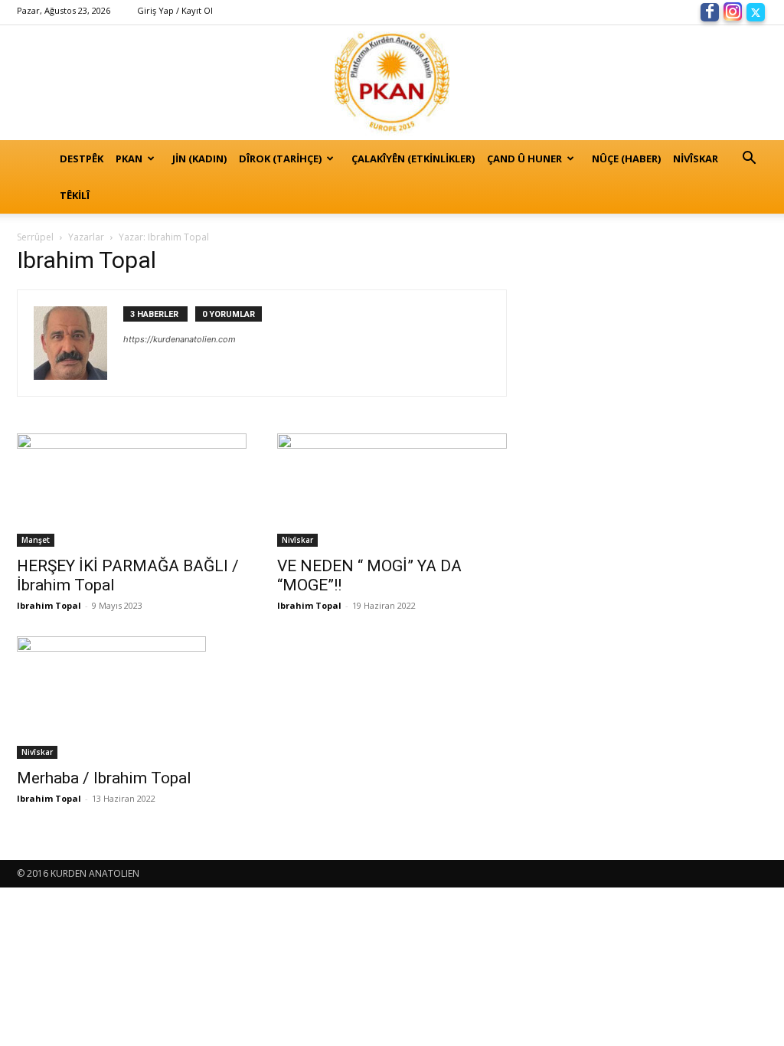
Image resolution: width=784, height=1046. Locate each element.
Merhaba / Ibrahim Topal (104, 778)
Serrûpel (35, 237)
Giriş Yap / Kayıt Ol (175, 10)
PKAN (129, 158)
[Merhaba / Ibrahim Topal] (132, 697)
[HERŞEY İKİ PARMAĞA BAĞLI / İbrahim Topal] (132, 490)
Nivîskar (695, 158)
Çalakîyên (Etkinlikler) (413, 158)
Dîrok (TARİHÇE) (280, 158)
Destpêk (81, 158)
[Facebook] (709, 10)
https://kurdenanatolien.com (179, 339)
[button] (748, 159)
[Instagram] (733, 10)
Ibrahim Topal (49, 605)
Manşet (35, 539)
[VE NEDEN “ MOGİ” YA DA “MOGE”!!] (392, 490)
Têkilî (75, 195)
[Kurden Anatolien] (392, 82)
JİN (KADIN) (199, 158)
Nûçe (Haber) (626, 158)
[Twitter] (755, 10)
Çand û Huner (524, 158)
